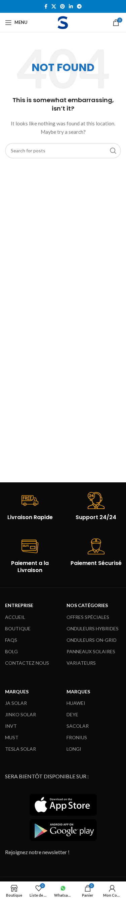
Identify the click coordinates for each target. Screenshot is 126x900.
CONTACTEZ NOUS (27, 663)
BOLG (11, 651)
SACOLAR (78, 726)
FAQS (11, 640)
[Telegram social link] (79, 6)
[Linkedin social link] (71, 6)
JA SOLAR (16, 703)
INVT (11, 726)
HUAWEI (76, 703)
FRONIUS (77, 737)
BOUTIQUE (18, 628)
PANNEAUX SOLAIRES (91, 651)
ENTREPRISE (19, 605)
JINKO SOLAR (20, 714)
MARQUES (17, 691)
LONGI (74, 749)
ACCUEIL (15, 617)
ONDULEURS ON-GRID (92, 640)
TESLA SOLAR (20, 749)
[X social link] (53, 6)
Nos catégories (87, 605)
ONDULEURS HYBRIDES (93, 628)
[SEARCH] (113, 150)
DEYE (72, 714)
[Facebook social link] (45, 6)
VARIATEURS (81, 663)
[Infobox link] (30, 506)
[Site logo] (63, 22)
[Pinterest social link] (62, 6)
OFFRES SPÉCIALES (88, 617)
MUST (11, 737)
